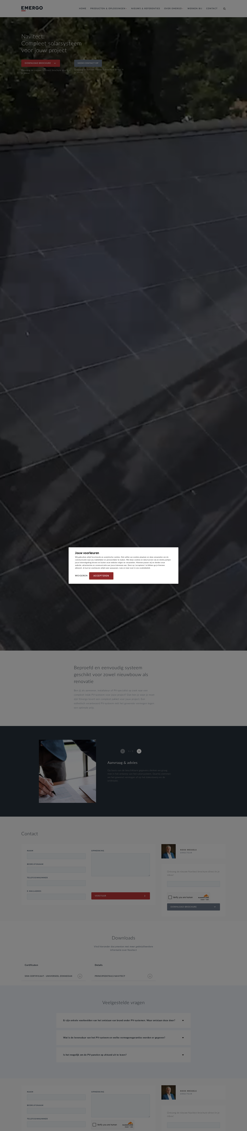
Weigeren (81, 576)
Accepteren (101, 576)
